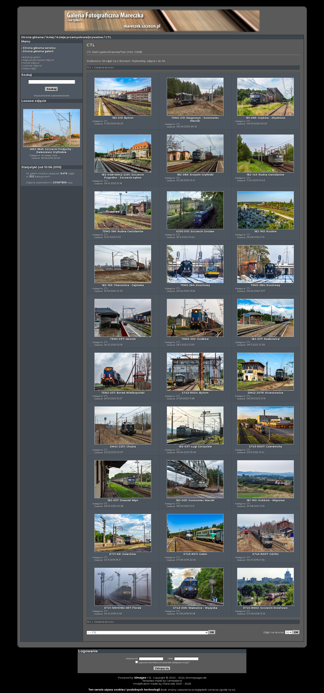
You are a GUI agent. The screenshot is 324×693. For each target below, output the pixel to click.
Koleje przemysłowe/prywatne (79, 37)
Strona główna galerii (38, 51)
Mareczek (168, 683)
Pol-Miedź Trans (49, 155)
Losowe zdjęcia (32, 65)
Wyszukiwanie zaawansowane (51, 95)
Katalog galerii (31, 57)
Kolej (50, 37)
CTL (106, 121)
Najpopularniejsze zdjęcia (38, 60)
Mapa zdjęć (30, 68)
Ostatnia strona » (104, 67)
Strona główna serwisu (39, 48)
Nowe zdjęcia (31, 62)
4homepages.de (195, 677)
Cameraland (174, 680)
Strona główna (32, 37)
